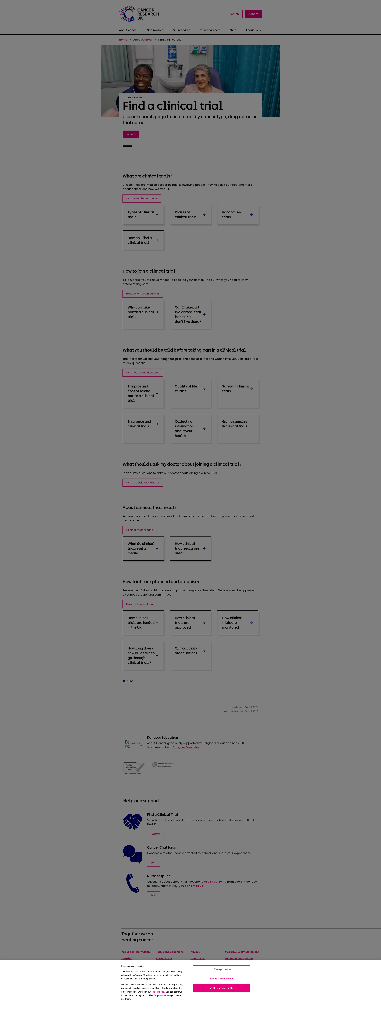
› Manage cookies (221, 969)
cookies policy (158, 992)
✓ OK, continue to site (221, 988)
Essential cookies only (221, 979)
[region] (190, 985)
